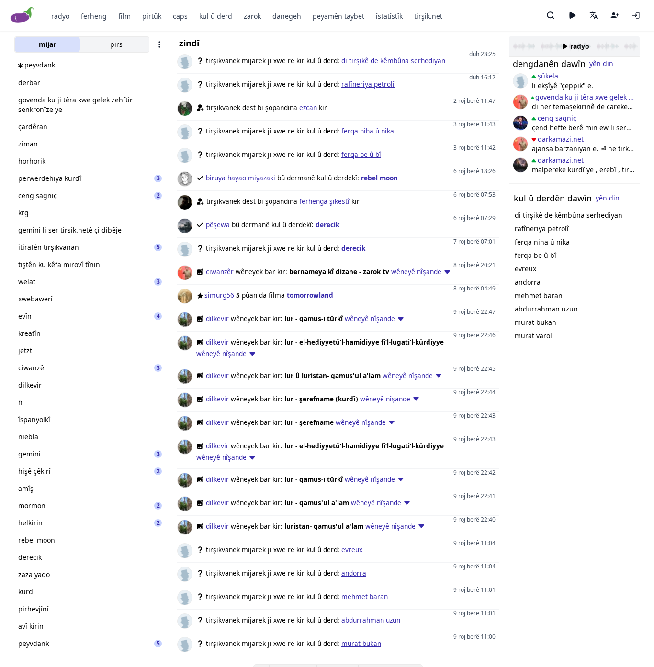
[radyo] (572, 15)
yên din (601, 63)
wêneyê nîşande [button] (416, 271)
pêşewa (218, 224)
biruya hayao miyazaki (240, 177)
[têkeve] (635, 15)
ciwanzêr (220, 271)
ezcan (308, 107)
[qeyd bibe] (614, 15)
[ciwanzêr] (520, 102)
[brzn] (520, 165)
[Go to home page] (23, 15)
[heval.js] (520, 81)
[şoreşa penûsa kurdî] (520, 123)
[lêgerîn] (550, 15)
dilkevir (217, 318)
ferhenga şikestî (324, 201)
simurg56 (219, 295)
